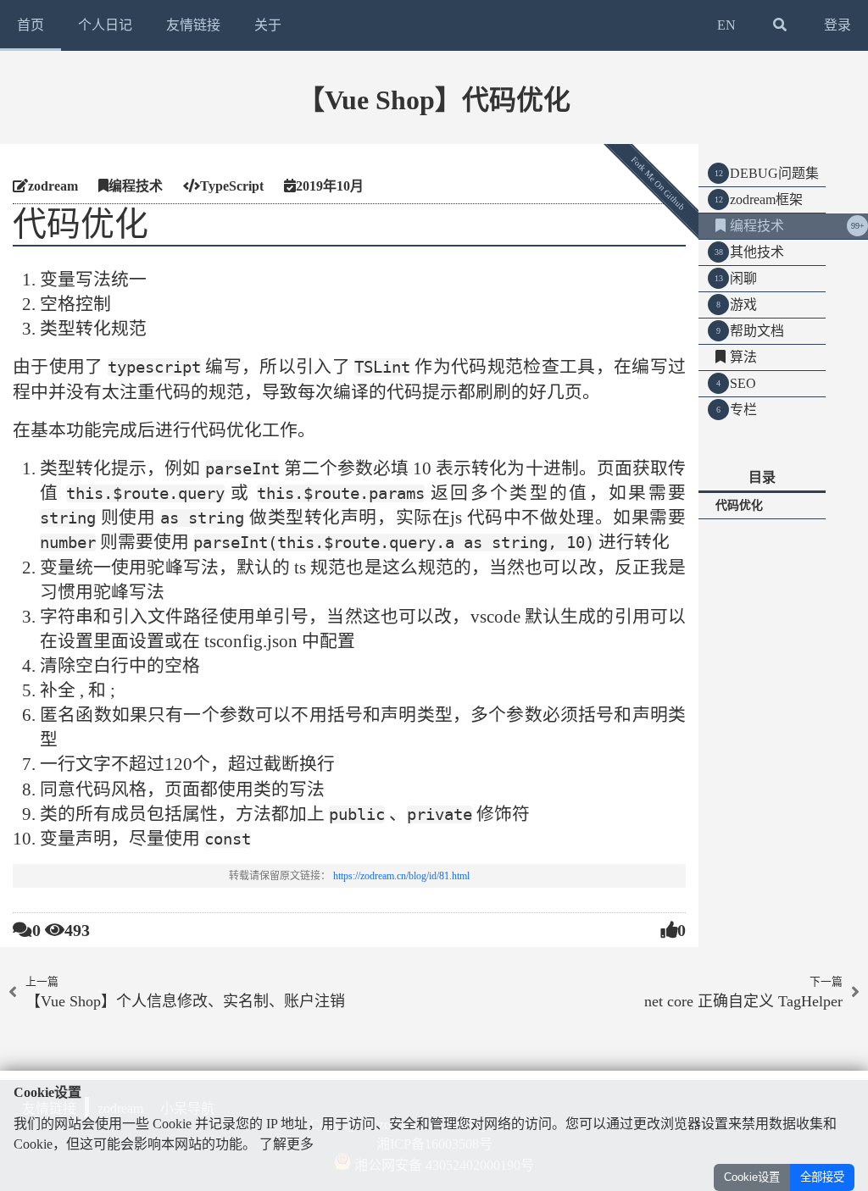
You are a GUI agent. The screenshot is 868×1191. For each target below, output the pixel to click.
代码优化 (739, 505)
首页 (30, 25)
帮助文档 (757, 331)
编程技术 (757, 226)
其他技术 (757, 252)
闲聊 (743, 278)
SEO (743, 383)
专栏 (743, 409)
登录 (837, 25)
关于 (267, 25)
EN (726, 25)
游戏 (743, 304)
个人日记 (105, 25)
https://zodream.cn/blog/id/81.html (401, 876)
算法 (743, 357)
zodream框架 (766, 199)
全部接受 (822, 1177)
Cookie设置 (752, 1177)
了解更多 (286, 1144)
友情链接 (193, 25)
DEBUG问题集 (774, 173)
